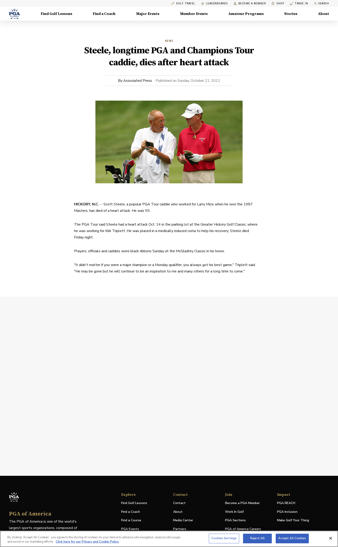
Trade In (299, 3)
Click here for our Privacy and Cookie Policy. (87, 542)
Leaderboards (217, 3)
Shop (278, 3)
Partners (179, 529)
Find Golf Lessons (56, 13)
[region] (169, 539)
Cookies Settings (224, 538)
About (323, 13)
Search (323, 3)
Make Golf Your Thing (293, 520)
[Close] (331, 538)
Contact (179, 503)
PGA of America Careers (243, 529)
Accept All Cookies (292, 538)
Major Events (147, 13)
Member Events (194, 13)
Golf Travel (185, 3)
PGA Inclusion (287, 512)
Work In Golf (234, 512)
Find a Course (131, 520)
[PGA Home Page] (14, 14)
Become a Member (252, 3)
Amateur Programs (246, 13)
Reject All (257, 538)
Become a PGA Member (242, 503)
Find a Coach (104, 13)
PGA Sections (235, 520)
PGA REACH (286, 503)
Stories (290, 13)
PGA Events (130, 529)
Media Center (183, 520)
